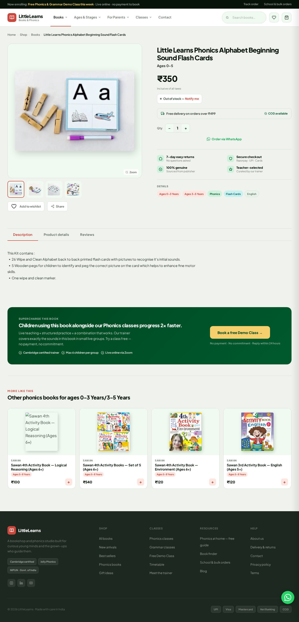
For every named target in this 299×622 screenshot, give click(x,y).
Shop (23, 34)
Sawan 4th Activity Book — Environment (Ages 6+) (176, 467)
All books (106, 538)
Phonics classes (161, 538)
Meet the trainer (161, 573)
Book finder (208, 554)
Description (22, 234)
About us (257, 538)
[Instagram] (11, 583)
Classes (142, 17)
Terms (254, 573)
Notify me (192, 99)
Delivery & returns (263, 547)
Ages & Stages (85, 17)
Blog (203, 571)
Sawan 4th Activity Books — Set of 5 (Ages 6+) (112, 467)
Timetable (157, 564)
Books (58, 17)
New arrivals (108, 547)
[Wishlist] (274, 17)
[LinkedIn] (21, 583)
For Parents (116, 17)
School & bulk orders (278, 4)
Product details (56, 234)
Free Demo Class (162, 556)
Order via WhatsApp (227, 139)
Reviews (87, 234)
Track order (251, 4)
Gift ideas (106, 573)
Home (11, 34)
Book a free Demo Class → (240, 332)
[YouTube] (31, 583)
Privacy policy (260, 564)
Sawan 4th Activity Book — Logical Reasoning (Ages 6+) (39, 467)
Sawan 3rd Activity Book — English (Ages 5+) (254, 467)
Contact (164, 17)
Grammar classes (162, 547)
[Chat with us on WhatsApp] (287, 597)
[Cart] (287, 17)
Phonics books (110, 564)
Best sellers (107, 556)
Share (60, 206)
